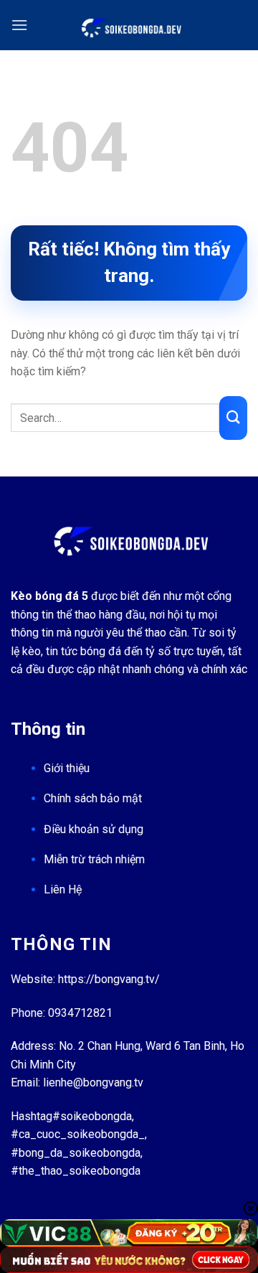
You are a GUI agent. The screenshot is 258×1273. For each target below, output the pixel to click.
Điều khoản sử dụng (93, 829)
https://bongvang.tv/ (109, 979)
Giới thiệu (67, 768)
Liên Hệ (63, 889)
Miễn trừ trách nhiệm (94, 859)
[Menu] (19, 24)
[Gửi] (233, 418)
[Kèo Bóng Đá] (130, 25)
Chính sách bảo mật (93, 798)
